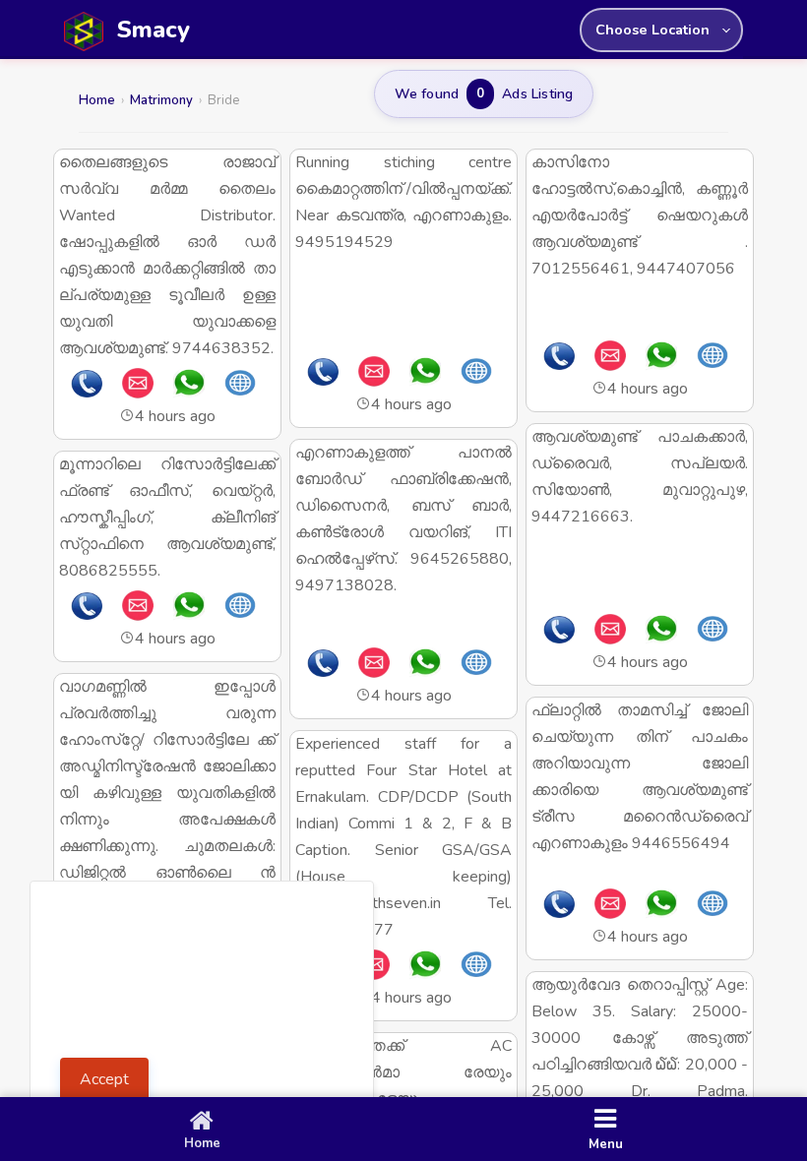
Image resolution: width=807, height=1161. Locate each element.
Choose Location (652, 29)
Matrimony (161, 100)
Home (97, 100)
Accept (104, 1079)
